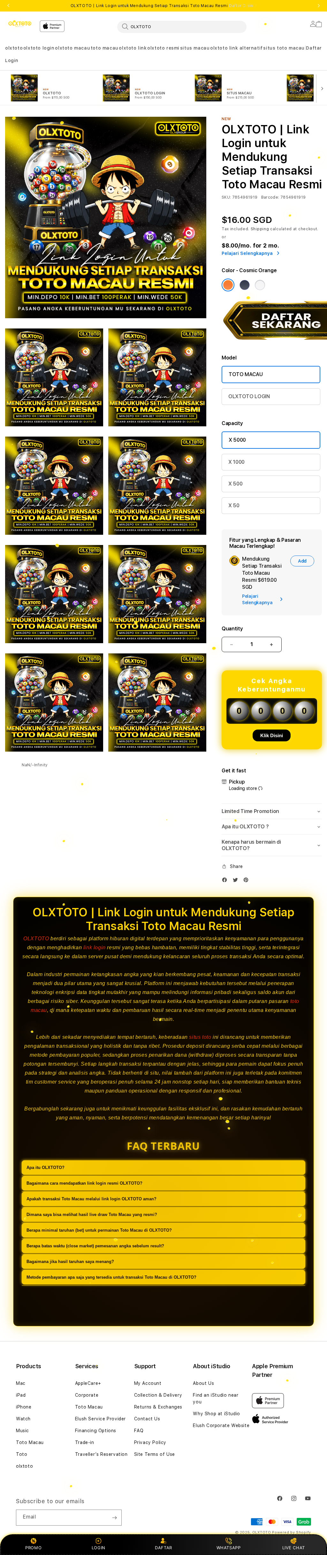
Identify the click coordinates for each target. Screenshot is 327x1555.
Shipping (260, 229)
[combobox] (182, 26)
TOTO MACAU (246, 374)
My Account (148, 1383)
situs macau (195, 48)
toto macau (104, 48)
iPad (21, 1395)
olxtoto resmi (163, 48)
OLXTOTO (36, 938)
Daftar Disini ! (242, 6)
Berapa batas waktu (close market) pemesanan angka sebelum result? (95, 1245)
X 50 (234, 505)
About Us (203, 1383)
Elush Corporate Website (221, 1425)
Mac (21, 1383)
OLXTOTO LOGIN (249, 396)
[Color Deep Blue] (245, 285)
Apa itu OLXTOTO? (46, 1167)
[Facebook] (226, 881)
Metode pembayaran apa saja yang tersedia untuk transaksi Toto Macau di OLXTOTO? (111, 1277)
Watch (23, 1418)
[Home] (19, 24)
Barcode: (270, 197)
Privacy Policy (150, 1442)
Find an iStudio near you (215, 1398)
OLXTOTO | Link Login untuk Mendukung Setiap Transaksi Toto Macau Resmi (164, 6)
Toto (21, 1454)
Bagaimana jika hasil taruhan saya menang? (70, 1261)
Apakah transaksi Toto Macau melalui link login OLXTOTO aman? (91, 1198)
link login (94, 947)
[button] (14, 48)
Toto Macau (30, 1442)
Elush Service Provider (100, 1418)
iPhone (24, 1406)
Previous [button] (8, 6)
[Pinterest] (247, 881)
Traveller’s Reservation (101, 1454)
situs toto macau (284, 48)
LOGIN (98, 1547)
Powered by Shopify (291, 1532)
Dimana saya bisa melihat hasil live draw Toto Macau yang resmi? (92, 1214)
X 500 (235, 484)
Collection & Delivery (158, 1395)
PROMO (33, 1547)
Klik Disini (271, 735)
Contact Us (147, 1418)
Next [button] (319, 6)
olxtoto (14, 48)
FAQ (139, 1430)
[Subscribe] (114, 1518)
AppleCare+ (88, 1383)
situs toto (200, 1037)
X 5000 (237, 440)
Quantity (232, 629)
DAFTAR (163, 1547)
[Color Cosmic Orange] (228, 285)
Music (22, 1430)
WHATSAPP (228, 1547)
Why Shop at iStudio (216, 1413)
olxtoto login (39, 48)
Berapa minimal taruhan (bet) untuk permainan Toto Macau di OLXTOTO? (99, 1230)
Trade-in (84, 1442)
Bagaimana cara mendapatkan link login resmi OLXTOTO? (84, 1183)
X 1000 (236, 462)
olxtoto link (133, 48)
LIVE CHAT (293, 1547)
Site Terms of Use (154, 1454)
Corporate (86, 1395)
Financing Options (95, 1430)
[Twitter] (236, 881)
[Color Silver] (260, 285)
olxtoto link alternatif (236, 48)
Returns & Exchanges (158, 1406)
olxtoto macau (72, 48)
